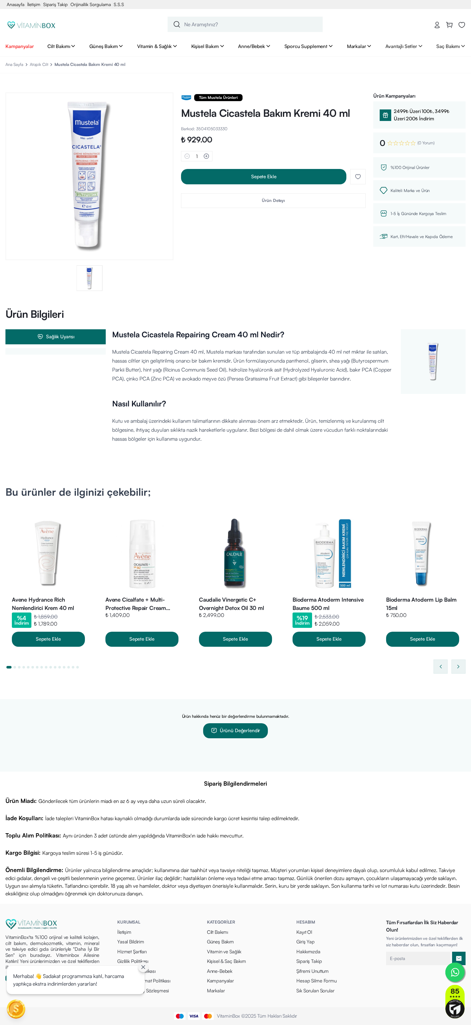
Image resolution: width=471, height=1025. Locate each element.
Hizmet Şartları (132, 952)
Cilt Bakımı (58, 46)
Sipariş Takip (55, 4)
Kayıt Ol (304, 932)
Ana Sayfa (14, 64)
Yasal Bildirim (130, 942)
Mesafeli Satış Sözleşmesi (143, 991)
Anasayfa (15, 4)
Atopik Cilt (39, 64)
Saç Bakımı (448, 46)
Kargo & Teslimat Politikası (143, 981)
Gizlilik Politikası (132, 961)
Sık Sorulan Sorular (315, 991)
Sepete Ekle (263, 176)
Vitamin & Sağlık (154, 46)
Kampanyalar (19, 46)
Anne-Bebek (220, 971)
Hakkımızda (308, 952)
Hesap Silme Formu (316, 981)
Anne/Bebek (251, 46)
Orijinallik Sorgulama (90, 4)
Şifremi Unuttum (312, 971)
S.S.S (119, 4)
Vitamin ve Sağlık (224, 952)
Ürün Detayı (273, 200)
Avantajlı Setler (401, 46)
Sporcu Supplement (306, 46)
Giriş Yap (305, 942)
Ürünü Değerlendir (240, 730)
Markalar (356, 46)
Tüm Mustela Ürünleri (218, 97)
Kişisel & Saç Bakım (226, 961)
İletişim (33, 4)
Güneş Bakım (103, 46)
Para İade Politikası (136, 971)
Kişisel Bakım (205, 46)
